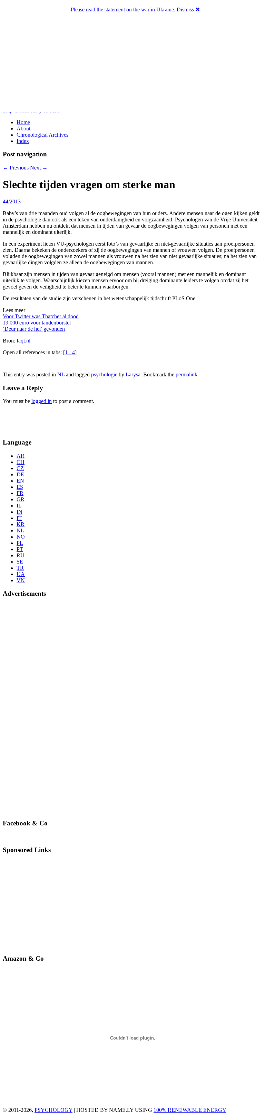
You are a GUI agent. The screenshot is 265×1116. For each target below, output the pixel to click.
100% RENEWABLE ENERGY (190, 1110)
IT (19, 518)
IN (19, 512)
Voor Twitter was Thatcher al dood (41, 316)
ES (20, 487)
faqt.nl (23, 341)
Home (23, 122)
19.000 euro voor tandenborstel (37, 323)
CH (20, 462)
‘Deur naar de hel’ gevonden (34, 329)
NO (21, 537)
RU (20, 555)
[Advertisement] (43, 420)
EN (20, 481)
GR (20, 499)
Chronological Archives (42, 135)
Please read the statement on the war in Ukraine (122, 9)
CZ (20, 468)
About (23, 128)
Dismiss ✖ (188, 9)
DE (20, 474)
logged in (41, 401)
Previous (16, 168)
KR (20, 524)
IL (19, 506)
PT (20, 549)
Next (39, 168)
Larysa (133, 374)
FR (20, 493)
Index (23, 141)
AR (20, 456)
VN (21, 580)
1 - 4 (70, 352)
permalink (186, 374)
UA (21, 574)
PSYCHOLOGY (53, 1110)
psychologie (104, 374)
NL (61, 374)
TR (20, 568)
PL (20, 543)
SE (20, 562)
